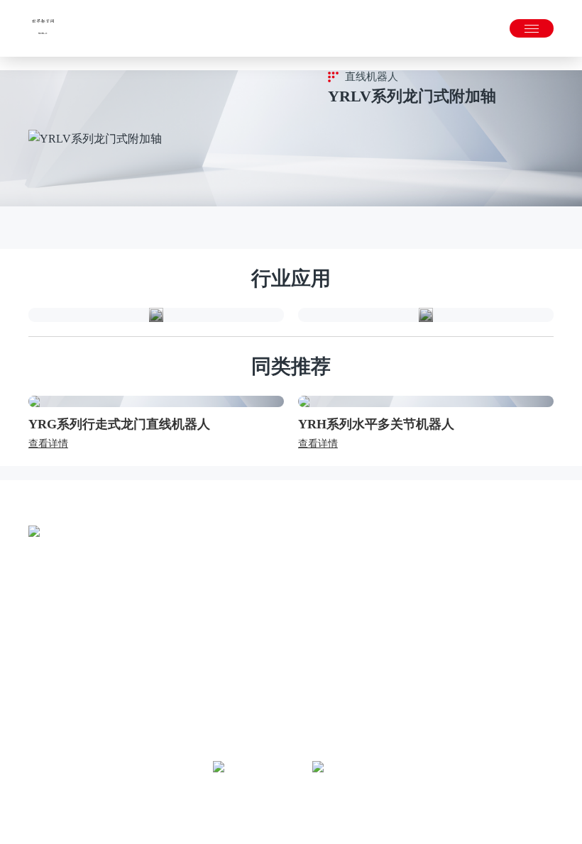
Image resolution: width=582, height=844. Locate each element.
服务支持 (468, 625)
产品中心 (153, 625)
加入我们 (468, 739)
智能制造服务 (163, 718)
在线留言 (468, 718)
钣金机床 (153, 654)
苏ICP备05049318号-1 (330, 823)
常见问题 (468, 697)
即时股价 (363, 654)
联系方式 (468, 654)
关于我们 (48, 625)
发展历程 (48, 697)
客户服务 (468, 675)
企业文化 (48, 675)
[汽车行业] (426, 315)
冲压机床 (153, 675)
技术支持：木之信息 (330, 809)
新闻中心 (258, 625)
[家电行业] (156, 315)
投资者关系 (368, 625)
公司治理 (363, 697)
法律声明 (230, 809)
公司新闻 (258, 654)
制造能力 (48, 739)
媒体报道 (258, 675)
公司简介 (48, 654)
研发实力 (48, 718)
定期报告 (363, 675)
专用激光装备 (163, 697)
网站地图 (270, 809)
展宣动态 (258, 697)
